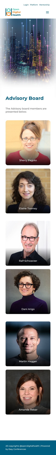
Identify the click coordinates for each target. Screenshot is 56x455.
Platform (34, 5)
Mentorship (44, 5)
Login (26, 5)
